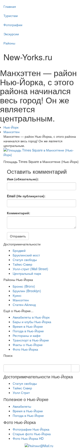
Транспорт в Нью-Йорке (31, 340)
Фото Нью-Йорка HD (28, 438)
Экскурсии (11, 34)
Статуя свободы (25, 259)
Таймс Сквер (22, 388)
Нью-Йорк (10, 127)
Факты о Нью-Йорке (28, 344)
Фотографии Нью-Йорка (31, 429)
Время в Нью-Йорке (28, 326)
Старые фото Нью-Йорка (32, 434)
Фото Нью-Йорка (25, 349)
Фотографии (12, 24)
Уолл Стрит (21, 392)
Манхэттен (11, 131)
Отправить (18, 236)
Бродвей (19, 250)
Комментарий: (18, 213)
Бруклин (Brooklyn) (27, 291)
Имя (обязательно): (23, 179)
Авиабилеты (22, 406)
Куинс (17, 295)
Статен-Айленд (24, 304)
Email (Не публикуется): (26, 196)
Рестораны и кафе (27, 335)
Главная (9, 6)
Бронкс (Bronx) (24, 286)
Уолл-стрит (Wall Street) (30, 269)
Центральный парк (27, 273)
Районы (9, 43)
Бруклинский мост (26, 255)
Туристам (10, 15)
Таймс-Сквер (22, 264)
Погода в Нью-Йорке (28, 331)
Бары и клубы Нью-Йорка (32, 321)
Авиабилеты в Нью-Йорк (31, 317)
